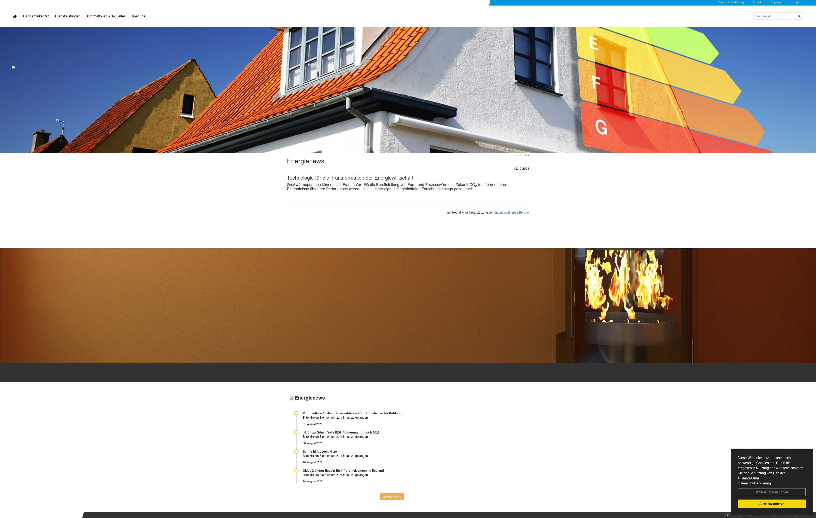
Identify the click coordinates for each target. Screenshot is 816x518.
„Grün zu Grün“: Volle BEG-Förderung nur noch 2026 (341, 432)
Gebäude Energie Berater (511, 212)
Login (796, 2)
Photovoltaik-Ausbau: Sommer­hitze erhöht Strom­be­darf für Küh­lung (352, 413)
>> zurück (522, 155)
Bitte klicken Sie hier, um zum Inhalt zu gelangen (335, 417)
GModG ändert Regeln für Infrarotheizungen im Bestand (343, 470)
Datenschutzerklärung (754, 483)
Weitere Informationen (772, 492)
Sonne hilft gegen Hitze (320, 451)
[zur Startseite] (15, 16)
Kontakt (757, 2)
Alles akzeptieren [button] (771, 503)
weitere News (392, 496)
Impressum (750, 478)
